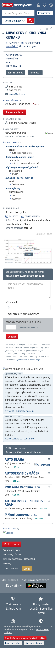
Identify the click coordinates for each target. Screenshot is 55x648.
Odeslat (12, 336)
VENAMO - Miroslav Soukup (19, 411)
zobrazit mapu (15, 72)
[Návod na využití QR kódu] (19, 529)
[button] (38, 5)
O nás (6, 568)
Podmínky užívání (12, 554)
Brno (8, 62)
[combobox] (18, 13)
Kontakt (15, 568)
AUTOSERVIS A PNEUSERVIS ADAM (25, 503)
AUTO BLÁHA (14, 460)
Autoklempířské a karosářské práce (24, 146)
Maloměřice (12, 58)
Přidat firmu (44, 13)
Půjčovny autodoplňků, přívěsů (21, 167)
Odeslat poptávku (14, 112)
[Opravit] (41, 29)
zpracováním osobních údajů (28, 359)
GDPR (27, 568)
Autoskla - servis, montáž (19, 178)
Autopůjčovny (12, 188)
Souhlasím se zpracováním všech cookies (25, 638)
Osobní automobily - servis (19, 157)
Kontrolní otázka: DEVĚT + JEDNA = (25, 322)
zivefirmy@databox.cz (35, 580)
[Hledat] (30, 20)
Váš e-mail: (11, 302)
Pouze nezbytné (13, 643)
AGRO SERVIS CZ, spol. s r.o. (19, 438)
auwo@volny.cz (17, 94)
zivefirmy (16, 586)
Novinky (7, 563)
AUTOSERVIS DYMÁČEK (22, 473)
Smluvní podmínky (12, 559)
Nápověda (29, 559)
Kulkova (10, 55)
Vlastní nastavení (34, 643)
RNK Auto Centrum (22, 487)
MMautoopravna (21, 515)
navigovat (35, 72)
